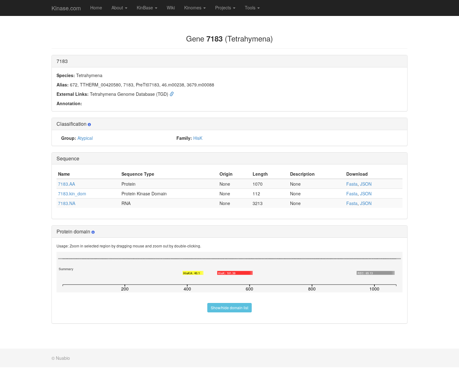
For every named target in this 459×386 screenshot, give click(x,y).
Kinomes (193, 7)
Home (96, 7)
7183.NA (66, 203)
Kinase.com (66, 8)
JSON (366, 184)
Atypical (85, 138)
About (117, 7)
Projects (223, 7)
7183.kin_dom (72, 193)
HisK (197, 138)
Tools (251, 7)
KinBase (145, 7)
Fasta (352, 184)
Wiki (171, 7)
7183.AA (66, 184)
